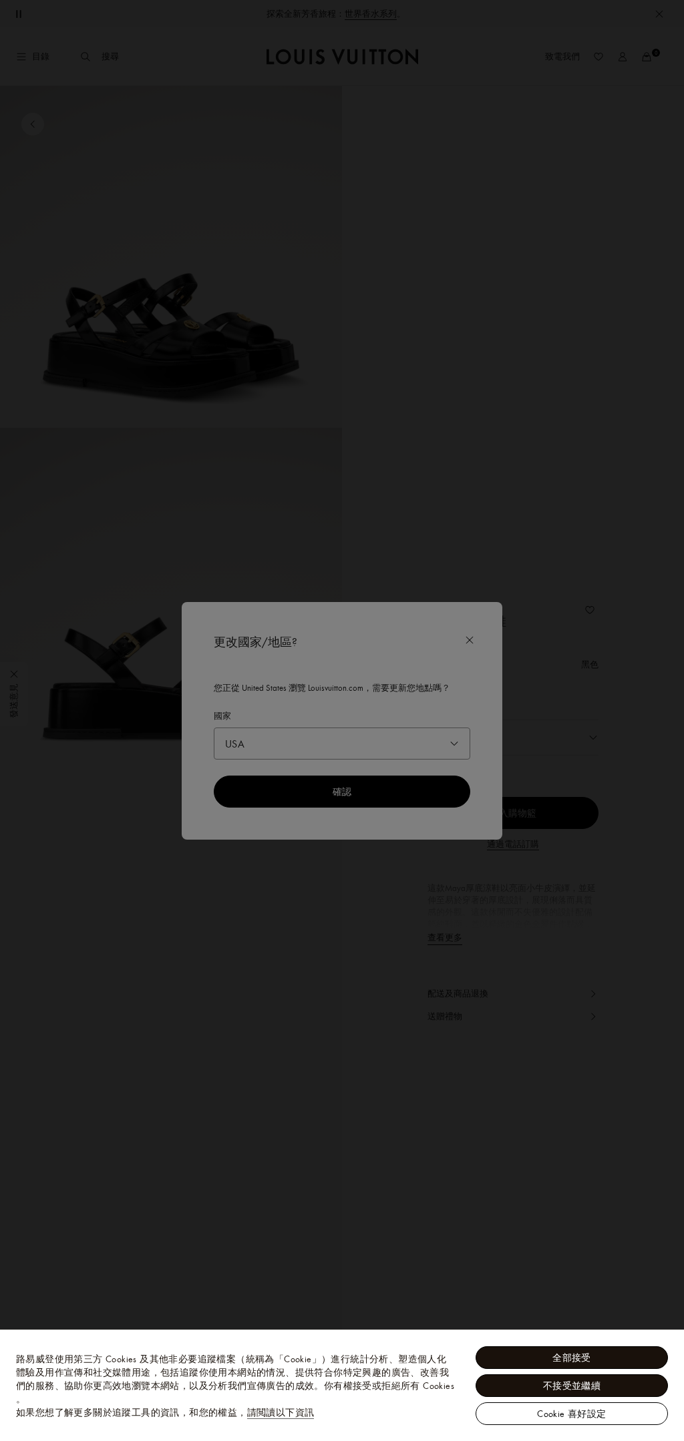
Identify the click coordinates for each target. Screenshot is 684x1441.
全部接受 (571, 1358)
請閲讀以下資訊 (281, 1412)
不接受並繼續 (572, 1386)
